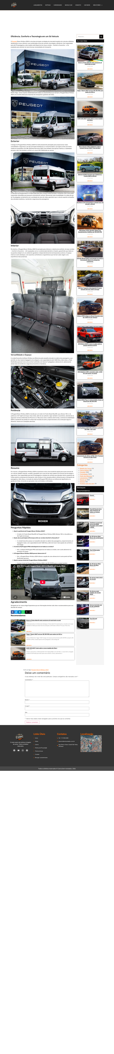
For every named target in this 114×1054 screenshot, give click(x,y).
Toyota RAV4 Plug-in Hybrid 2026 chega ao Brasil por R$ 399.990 (90, 400)
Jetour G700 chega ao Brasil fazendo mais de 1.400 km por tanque (90, 316)
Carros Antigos (84, 470)
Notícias (48, 5)
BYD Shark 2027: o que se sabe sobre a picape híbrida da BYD (90, 344)
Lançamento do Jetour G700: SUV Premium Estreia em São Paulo (90, 456)
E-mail (27, 706)
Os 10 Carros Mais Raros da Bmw (95, 564)
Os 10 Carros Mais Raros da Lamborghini (96, 537)
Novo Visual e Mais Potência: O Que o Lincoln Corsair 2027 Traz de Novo (90, 147)
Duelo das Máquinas (86, 476)
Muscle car (68, 5)
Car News (87, 5)
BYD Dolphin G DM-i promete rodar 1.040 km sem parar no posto (90, 372)
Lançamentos (38, 5)
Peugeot (14, 41)
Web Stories (97, 5)
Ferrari (92, 495)
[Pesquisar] (101, 36)
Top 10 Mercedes (95, 550)
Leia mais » (29, 631)
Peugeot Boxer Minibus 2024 (39, 670)
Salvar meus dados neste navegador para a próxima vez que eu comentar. (48, 718)
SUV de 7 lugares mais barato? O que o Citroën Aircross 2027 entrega (90, 288)
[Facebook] (14, 750)
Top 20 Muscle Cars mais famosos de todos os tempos (96, 510)
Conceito (78, 5)
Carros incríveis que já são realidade (96, 605)
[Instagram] (22, 750)
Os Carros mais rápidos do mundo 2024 (95, 592)
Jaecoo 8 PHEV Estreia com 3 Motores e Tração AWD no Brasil (90, 175)
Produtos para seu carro (87, 483)
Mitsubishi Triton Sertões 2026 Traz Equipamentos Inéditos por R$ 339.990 (90, 231)
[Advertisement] (57, 22)
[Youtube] (18, 750)
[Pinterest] (27, 750)
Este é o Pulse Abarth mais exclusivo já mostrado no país (43, 620)
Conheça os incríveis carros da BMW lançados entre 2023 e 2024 (96, 525)
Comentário (29, 679)
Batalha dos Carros (85, 468)
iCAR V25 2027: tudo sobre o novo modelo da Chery (41, 648)
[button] (12, 612)
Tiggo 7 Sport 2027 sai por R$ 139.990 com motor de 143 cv (44, 634)
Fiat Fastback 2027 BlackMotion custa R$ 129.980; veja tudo (90, 428)
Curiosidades (58, 5)
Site (26, 712)
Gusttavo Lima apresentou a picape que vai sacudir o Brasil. (90, 203)
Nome (27, 699)
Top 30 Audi (93, 618)
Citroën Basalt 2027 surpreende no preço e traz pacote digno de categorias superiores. (90, 260)
